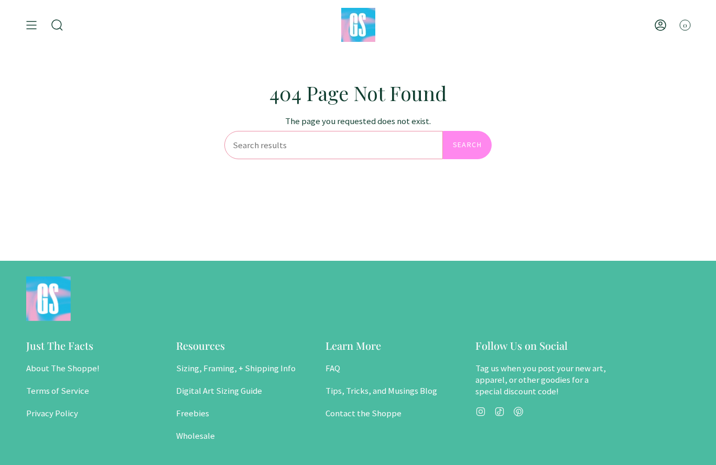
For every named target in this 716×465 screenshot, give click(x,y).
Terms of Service (57, 390)
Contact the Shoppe (364, 413)
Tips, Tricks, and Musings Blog (381, 390)
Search (467, 144)
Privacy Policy (52, 413)
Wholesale (195, 435)
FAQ (333, 368)
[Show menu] (31, 25)
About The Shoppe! (63, 368)
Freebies (192, 413)
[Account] (660, 25)
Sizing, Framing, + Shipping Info (236, 368)
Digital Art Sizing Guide (219, 390)
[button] (57, 25)
